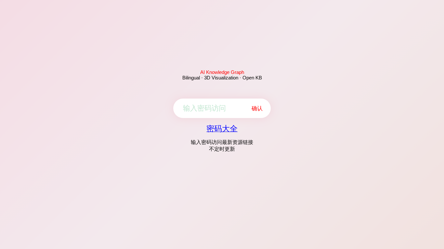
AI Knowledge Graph (222, 72)
